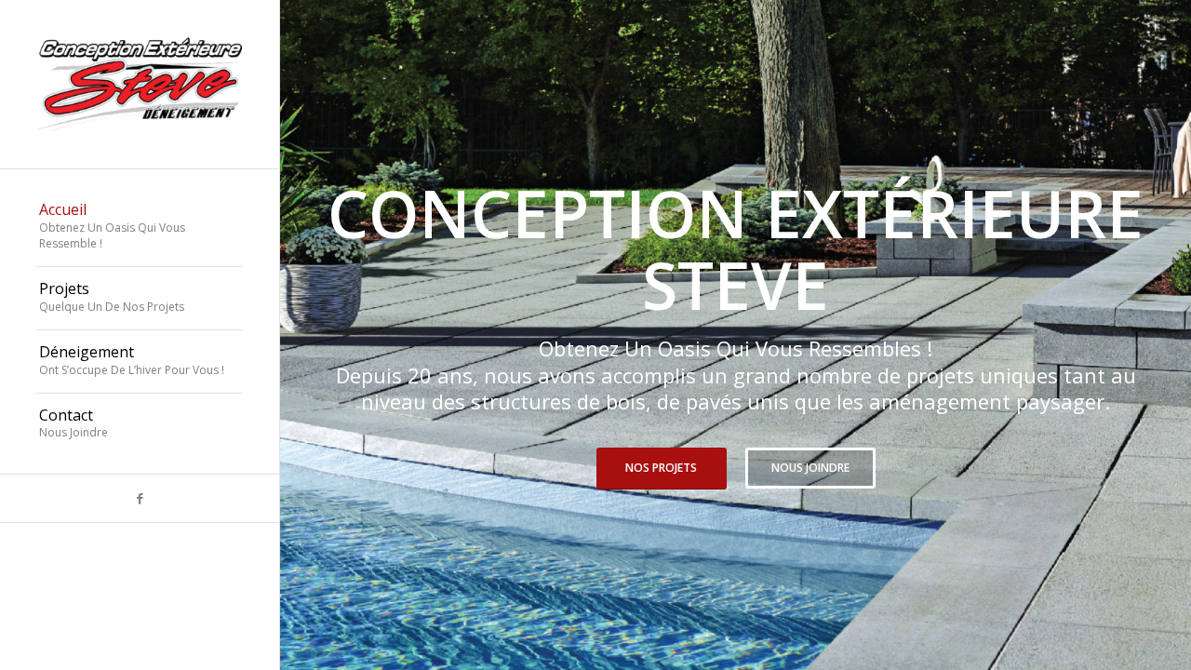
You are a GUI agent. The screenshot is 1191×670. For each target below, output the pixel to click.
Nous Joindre (810, 468)
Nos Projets (661, 468)
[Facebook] (139, 498)
